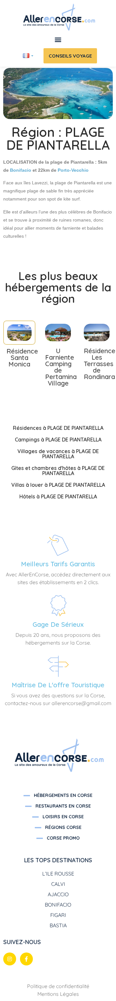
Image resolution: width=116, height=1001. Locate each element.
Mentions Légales (58, 994)
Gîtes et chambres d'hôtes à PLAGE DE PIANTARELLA (58, 470)
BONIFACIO (58, 904)
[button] (58, 39)
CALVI (58, 884)
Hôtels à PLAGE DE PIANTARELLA (58, 496)
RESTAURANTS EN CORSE (63, 806)
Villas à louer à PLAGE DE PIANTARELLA (58, 485)
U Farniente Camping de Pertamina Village (61, 367)
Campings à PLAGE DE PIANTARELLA (58, 439)
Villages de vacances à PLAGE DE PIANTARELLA (58, 454)
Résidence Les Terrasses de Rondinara (99, 364)
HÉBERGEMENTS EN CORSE (63, 795)
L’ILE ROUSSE (58, 873)
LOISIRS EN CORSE (63, 817)
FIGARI (58, 915)
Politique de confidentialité (58, 986)
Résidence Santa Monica (22, 357)
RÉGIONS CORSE (63, 827)
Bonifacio (20, 170)
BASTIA (58, 925)
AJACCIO (58, 894)
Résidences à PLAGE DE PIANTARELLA (58, 428)
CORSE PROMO (63, 838)
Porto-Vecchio (73, 170)
